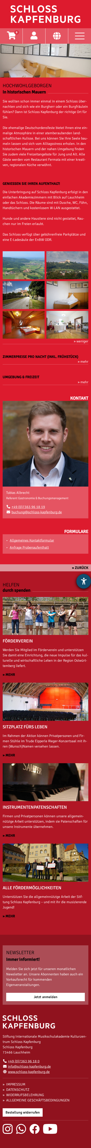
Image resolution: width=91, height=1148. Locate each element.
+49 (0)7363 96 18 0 (24, 1061)
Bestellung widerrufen (23, 1112)
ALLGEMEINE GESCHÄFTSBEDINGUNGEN (38, 1100)
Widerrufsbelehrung (25, 1095)
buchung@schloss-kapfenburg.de (36, 512)
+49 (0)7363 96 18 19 (28, 507)
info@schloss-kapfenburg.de (29, 1066)
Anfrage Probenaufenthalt (29, 547)
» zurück (80, 568)
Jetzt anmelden (45, 997)
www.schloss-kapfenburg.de (29, 1072)
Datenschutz (17, 1090)
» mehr (9, 674)
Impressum (15, 1084)
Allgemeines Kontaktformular (32, 540)
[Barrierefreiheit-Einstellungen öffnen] (83, 581)
